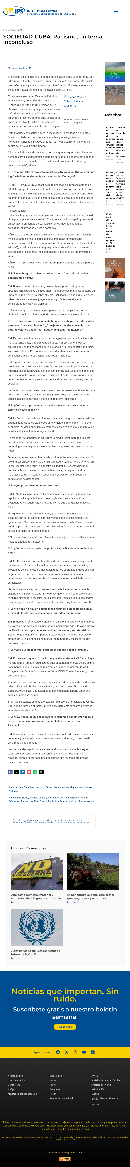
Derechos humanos (34, 787)
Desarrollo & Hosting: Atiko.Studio (65, 1152)
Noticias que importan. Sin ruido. (65, 995)
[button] (10, 772)
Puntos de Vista (68, 801)
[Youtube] (84, 1052)
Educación (14, 801)
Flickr (53, 1094)
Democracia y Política (76, 797)
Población (53, 801)
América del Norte (18, 797)
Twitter (54, 1085)
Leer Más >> (109, 158)
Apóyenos (13, 1089)
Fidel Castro (40, 801)
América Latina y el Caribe (43, 797)
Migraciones (76, 787)
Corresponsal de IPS (20, 68)
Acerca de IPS (15, 1076)
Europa (95, 1094)
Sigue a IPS (56, 1076)
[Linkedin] (93, 1052)
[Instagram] (75, 1052)
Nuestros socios (16, 1080)
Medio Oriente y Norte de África (105, 1099)
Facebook (55, 1089)
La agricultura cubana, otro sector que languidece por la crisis (90, 896)
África (94, 1076)
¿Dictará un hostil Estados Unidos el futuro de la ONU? (36, 952)
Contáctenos (15, 1085)
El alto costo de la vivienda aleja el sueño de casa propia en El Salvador (111, 230)
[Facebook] (58, 1052)
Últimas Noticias (87, 801)
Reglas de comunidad (61, 1098)
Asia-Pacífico (98, 1089)
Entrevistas (27, 801)
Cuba (61, 797)
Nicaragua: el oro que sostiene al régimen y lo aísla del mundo (112, 185)
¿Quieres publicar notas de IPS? (22, 1094)
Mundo (95, 1104)
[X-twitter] (67, 1052)
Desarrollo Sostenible (57, 787)
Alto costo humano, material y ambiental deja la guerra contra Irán (36, 896)
